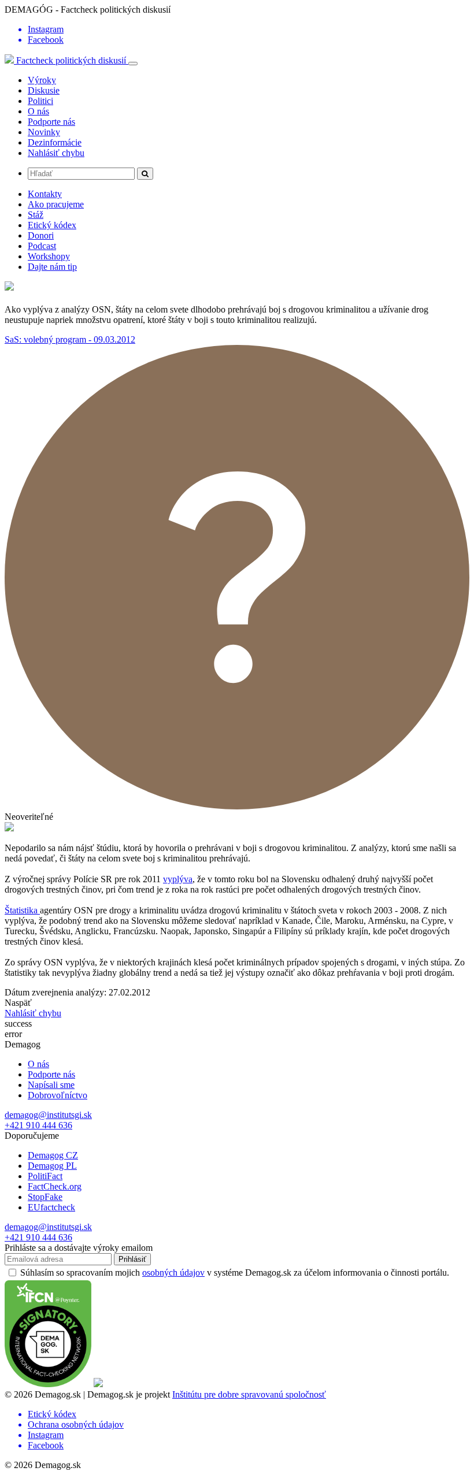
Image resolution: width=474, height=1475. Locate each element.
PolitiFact (45, 1176)
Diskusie (44, 90)
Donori (41, 235)
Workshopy (49, 256)
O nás (38, 111)
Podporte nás (51, 122)
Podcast (42, 246)
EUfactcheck (51, 1207)
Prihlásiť (132, 1259)
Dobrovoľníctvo (57, 1095)
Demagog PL (52, 1166)
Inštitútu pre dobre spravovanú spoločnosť (249, 1394)
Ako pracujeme (56, 204)
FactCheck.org (55, 1186)
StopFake (45, 1197)
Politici (40, 101)
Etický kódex (52, 225)
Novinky (44, 132)
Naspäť (18, 1003)
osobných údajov (173, 1272)
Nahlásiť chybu (56, 153)
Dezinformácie (55, 142)
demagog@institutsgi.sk (48, 1115)
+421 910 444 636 (38, 1125)
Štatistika (22, 910)
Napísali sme (51, 1085)
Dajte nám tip (52, 267)
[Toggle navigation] (133, 63)
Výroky (42, 80)
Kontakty (45, 194)
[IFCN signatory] (48, 1384)
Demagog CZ (53, 1155)
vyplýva (177, 879)
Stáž (35, 215)
